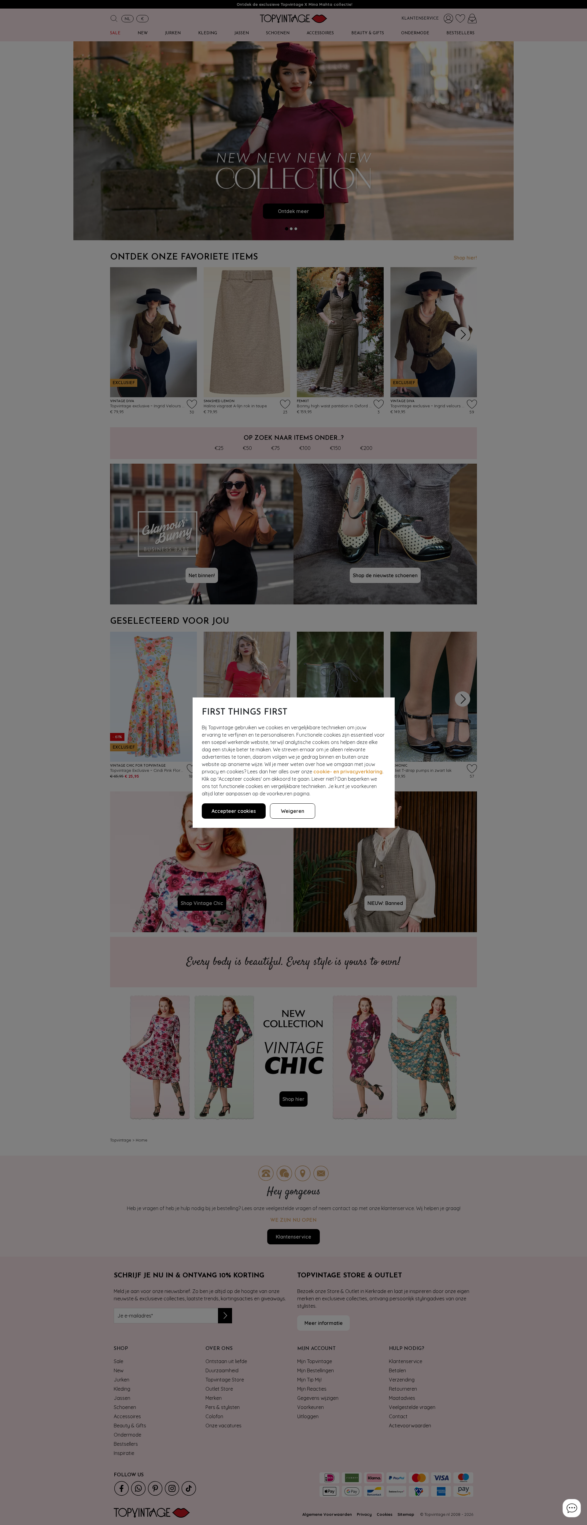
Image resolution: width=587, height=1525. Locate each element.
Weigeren (292, 811)
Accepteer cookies (234, 811)
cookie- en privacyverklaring (347, 771)
